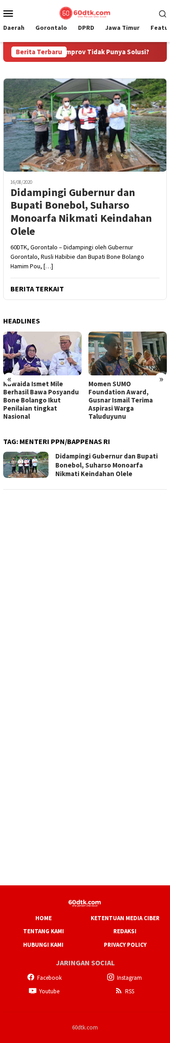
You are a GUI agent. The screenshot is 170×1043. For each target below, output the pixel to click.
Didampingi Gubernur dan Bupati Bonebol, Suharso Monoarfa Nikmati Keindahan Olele (81, 212)
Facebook (49, 978)
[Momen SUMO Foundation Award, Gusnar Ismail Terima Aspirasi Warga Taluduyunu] (127, 353)
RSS (129, 991)
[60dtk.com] (85, 12)
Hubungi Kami (43, 945)
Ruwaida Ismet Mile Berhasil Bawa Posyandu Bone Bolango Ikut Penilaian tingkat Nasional (41, 400)
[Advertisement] (85, 582)
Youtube (49, 991)
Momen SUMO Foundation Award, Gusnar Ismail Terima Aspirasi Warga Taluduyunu (120, 400)
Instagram (129, 978)
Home (43, 918)
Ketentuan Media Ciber (125, 918)
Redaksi (124, 931)
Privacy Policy (125, 945)
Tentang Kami (43, 931)
